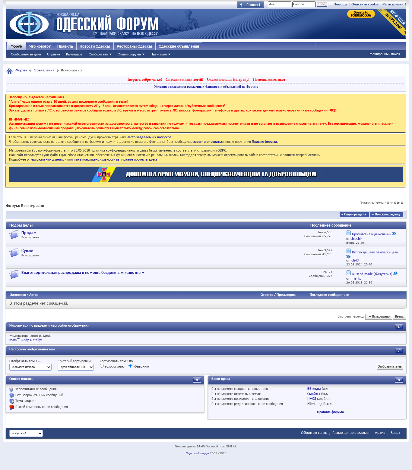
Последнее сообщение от (330, 295)
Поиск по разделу (387, 214)
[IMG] (311, 399)
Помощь (340, 4)
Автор (33, 295)
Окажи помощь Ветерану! (228, 79)
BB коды (314, 389)
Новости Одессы (95, 46)
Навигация (159, 54)
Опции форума (129, 54)
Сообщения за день (26, 54)
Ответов (267, 295)
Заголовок (18, 295)
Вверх (399, 316)
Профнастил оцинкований (371, 234)
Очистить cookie (365, 4)
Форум (17, 46)
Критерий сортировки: (74, 361)
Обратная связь (314, 433)
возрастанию (114, 366)
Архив (380, 433)
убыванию (140, 366)
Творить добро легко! (144, 79)
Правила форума (330, 412)
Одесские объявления (179, 46)
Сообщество (98, 54)
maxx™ (14, 340)
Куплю (27, 251)
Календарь (74, 54)
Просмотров (286, 295)
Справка (53, 54)
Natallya (36, 340)
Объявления (44, 70)
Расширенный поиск (384, 54)
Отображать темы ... (25, 361)
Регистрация (392, 4)
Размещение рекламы (350, 433)
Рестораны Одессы (134, 46)
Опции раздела (355, 214)
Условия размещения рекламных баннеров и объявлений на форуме (206, 86)
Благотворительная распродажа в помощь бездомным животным (82, 273)
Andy (24, 340)
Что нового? (40, 46)
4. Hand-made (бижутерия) (372, 274)
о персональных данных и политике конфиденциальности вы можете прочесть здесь (92, 159)
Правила (65, 46)
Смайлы (313, 394)
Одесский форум (197, 453)
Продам (28, 233)
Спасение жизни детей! (184, 79)
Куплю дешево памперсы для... (376, 252)
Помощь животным (269, 79)
